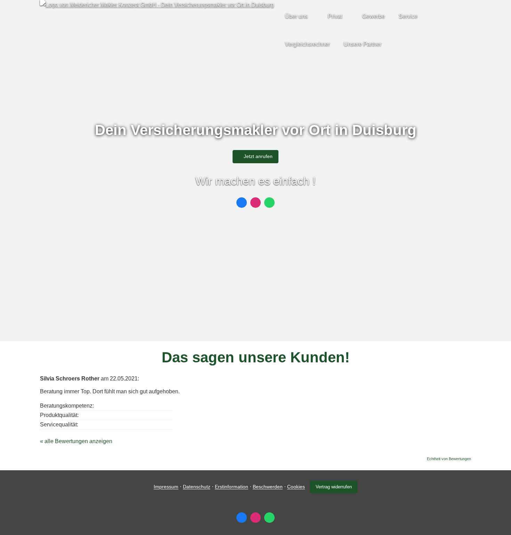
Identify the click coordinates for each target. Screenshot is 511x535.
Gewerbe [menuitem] (373, 16)
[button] (255, 325)
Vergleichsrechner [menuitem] (307, 44)
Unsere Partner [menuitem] (362, 44)
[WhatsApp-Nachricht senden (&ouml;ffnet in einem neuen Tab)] (269, 202)
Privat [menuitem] (335, 16)
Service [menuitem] (408, 16)
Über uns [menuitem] (296, 16)
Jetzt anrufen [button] (258, 156)
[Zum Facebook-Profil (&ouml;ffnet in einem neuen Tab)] (241, 202)
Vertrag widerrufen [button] (334, 486)
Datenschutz (196, 487)
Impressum (166, 487)
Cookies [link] (296, 487)
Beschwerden (268, 487)
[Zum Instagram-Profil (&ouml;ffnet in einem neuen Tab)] (255, 202)
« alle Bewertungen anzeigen (76, 441)
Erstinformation (231, 487)
